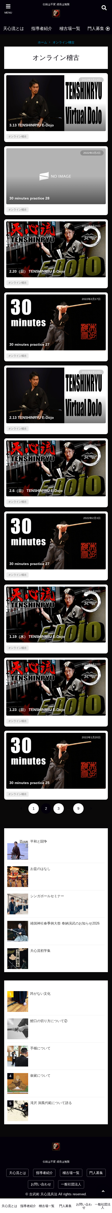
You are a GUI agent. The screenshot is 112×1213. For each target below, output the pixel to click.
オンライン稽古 (63, 42)
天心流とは (13, 28)
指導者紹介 (41, 28)
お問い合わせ (41, 1184)
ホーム (42, 42)
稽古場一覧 (69, 28)
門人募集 (96, 28)
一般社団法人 (71, 1184)
